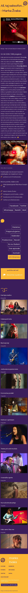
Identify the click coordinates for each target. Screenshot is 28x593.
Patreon (3, 569)
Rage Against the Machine (15, 77)
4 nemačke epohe (7, 478)
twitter (3, 573)
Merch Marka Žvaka (9, 191)
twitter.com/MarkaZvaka (11, 200)
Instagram (12, 569)
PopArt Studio (15, 590)
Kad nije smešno (6, 295)
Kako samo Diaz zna (7, 530)
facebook (11, 566)
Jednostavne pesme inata (9, 369)
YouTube (3, 566)
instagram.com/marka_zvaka (13, 194)
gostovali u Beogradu (6, 133)
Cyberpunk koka (6, 319)
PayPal (10, 573)
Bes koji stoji (5, 343)
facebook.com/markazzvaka (12, 197)
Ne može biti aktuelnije (8, 503)
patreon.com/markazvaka (12, 177)
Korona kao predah (7, 393)
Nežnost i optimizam (7, 420)
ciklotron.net (5, 577)
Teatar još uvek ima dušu (9, 449)
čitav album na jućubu (6, 168)
